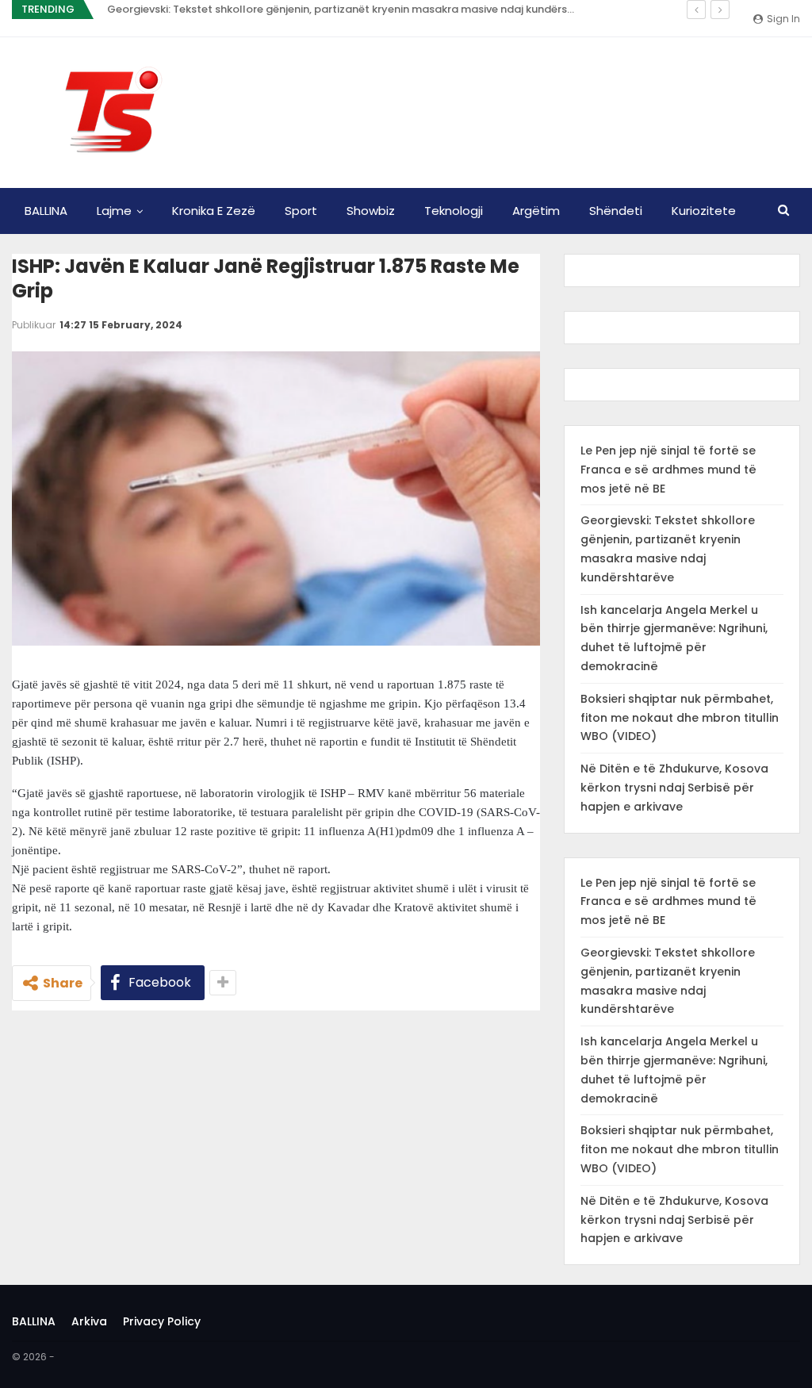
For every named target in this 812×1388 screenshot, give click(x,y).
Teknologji (453, 210)
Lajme (114, 210)
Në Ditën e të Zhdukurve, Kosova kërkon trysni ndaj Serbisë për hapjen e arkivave (674, 788)
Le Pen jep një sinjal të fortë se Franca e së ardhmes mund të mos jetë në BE (668, 470)
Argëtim (536, 210)
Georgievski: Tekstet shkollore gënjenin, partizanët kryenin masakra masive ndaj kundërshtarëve (357, 9)
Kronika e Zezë (213, 210)
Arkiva (89, 1321)
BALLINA (46, 210)
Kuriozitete (704, 210)
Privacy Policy (162, 1321)
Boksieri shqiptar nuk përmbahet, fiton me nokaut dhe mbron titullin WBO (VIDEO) (679, 718)
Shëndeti (615, 210)
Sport (301, 210)
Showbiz (371, 210)
